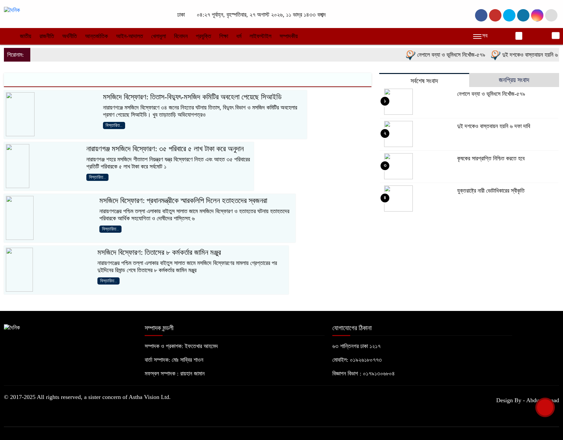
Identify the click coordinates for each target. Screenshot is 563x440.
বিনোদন (181, 36)
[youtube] (537, 15)
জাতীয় (25, 36)
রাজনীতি (46, 36)
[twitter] (495, 15)
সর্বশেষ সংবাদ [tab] (424, 80)
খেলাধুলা (158, 36)
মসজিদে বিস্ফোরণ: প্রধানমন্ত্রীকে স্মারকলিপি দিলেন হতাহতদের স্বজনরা (183, 201)
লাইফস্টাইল (260, 36)
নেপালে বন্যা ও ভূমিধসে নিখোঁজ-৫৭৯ (445, 54)
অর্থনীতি (69, 36)
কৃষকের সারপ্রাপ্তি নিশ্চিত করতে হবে (491, 158)
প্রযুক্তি (203, 36)
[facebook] (481, 15)
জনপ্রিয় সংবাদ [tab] (514, 79)
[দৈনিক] (12, 10)
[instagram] (509, 15)
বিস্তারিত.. (114, 125)
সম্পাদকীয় (289, 36)
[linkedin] (523, 15)
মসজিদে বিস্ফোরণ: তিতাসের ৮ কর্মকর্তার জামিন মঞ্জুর (159, 252)
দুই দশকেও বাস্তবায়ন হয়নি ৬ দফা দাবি (493, 126)
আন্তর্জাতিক (96, 36)
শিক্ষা (223, 36)
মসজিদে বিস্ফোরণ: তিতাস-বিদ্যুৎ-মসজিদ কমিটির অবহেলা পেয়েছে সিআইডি (192, 97)
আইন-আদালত (129, 36)
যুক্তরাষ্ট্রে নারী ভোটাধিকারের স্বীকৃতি (491, 190)
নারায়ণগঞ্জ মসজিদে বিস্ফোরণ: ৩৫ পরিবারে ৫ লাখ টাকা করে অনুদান (165, 149)
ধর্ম (238, 36)
